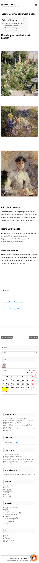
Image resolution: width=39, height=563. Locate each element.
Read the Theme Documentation (13, 302)
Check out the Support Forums (13, 309)
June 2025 (6, 486)
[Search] (36, 353)
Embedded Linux (10, 518)
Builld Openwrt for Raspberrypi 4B (14, 420)
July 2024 (6, 491)
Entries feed (7, 538)
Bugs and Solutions (9, 507)
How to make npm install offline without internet (19, 429)
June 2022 (6, 492)
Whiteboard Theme (27, 560)
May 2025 (6, 487)
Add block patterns (12, 25)
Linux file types (8, 422)
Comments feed (8, 540)
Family (7, 511)
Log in (5, 537)
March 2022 (7, 496)
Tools (5, 524)
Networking (8, 520)
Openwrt (9, 521)
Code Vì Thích (24, 558)
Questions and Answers (11, 513)
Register (6, 535)
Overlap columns (12, 30)
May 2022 (6, 494)
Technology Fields (9, 514)
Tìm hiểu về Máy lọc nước (11, 419)
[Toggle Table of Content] (23, 20)
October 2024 (7, 489)
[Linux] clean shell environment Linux (23, 474)
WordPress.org (8, 542)
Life (4, 509)
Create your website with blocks (19, 14)
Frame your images (12, 28)
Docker (7, 516)
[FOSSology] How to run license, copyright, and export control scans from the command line (18, 424)
